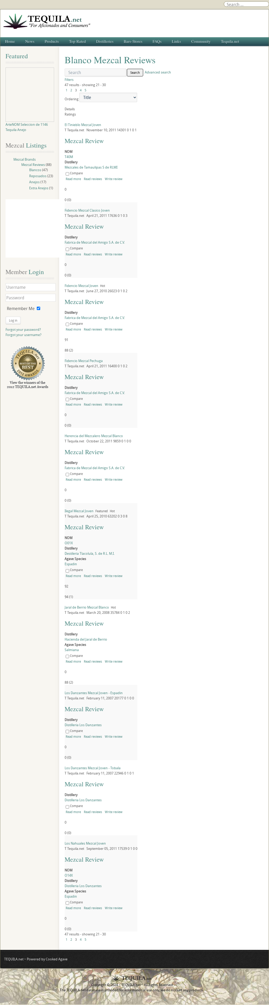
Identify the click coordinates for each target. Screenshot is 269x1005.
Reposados (37, 176)
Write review (113, 179)
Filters (69, 79)
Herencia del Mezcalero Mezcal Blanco (94, 435)
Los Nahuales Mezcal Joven (85, 843)
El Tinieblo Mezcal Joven (83, 124)
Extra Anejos (38, 188)
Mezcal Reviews (33, 164)
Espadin (71, 564)
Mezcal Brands (24, 159)
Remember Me (21, 308)
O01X (69, 543)
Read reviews (93, 179)
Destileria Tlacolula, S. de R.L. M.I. (90, 553)
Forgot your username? (24, 334)
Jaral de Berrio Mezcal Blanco (87, 607)
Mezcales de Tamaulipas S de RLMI (91, 167)
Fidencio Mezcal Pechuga (84, 360)
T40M (69, 156)
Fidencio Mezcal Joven (81, 285)
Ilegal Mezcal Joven (79, 511)
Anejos (34, 182)
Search (135, 72)
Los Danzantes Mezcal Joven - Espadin (94, 692)
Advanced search (158, 72)
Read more (73, 179)
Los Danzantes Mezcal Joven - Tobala (93, 768)
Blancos (35, 170)
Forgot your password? (23, 329)
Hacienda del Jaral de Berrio (86, 639)
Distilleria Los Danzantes (83, 725)
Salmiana (72, 649)
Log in (13, 320)
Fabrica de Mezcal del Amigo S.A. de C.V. (95, 242)
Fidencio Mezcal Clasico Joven (87, 210)
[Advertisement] (35, 228)
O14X (69, 875)
